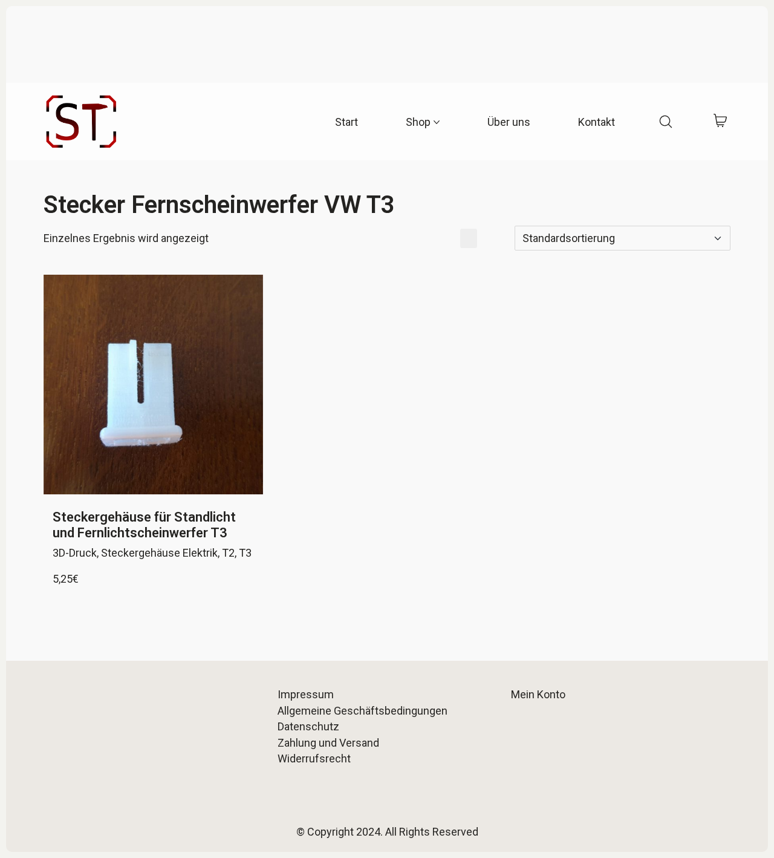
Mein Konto (538, 694)
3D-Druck (75, 552)
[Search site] (665, 121)
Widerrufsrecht (314, 758)
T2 (228, 552)
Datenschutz (308, 726)
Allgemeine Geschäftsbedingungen (362, 710)
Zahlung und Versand (328, 742)
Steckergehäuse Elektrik (159, 552)
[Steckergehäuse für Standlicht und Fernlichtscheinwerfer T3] (153, 384)
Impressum (306, 694)
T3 (245, 552)
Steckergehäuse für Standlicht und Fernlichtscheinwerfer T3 (144, 524)
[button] (445, 238)
